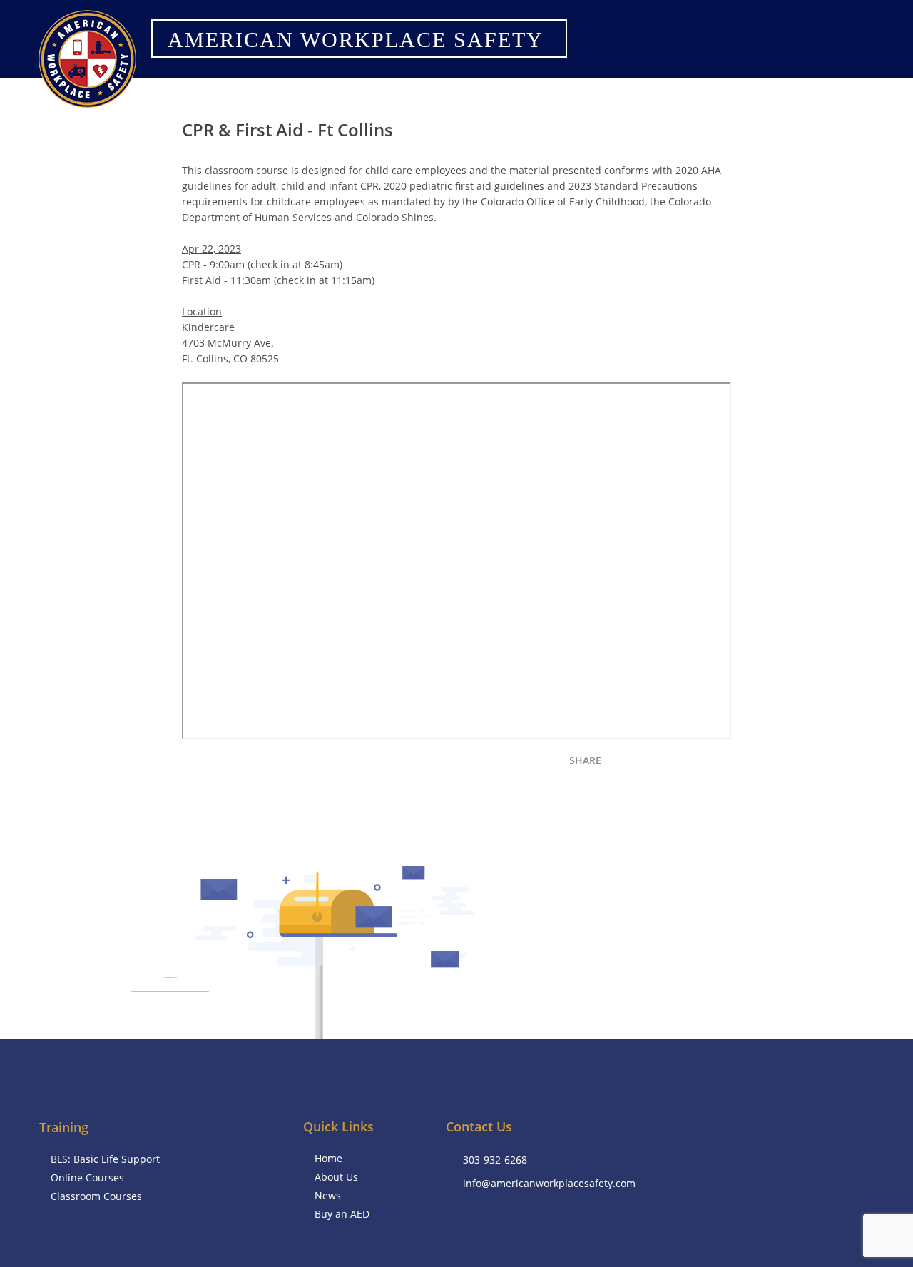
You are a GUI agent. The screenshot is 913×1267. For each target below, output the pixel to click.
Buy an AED (342, 1214)
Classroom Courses (96, 1196)
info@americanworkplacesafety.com (549, 1183)
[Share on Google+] (697, 763)
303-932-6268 (495, 1159)
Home (328, 1158)
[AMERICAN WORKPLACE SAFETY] (353, 57)
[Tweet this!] (647, 763)
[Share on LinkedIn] (672, 763)
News (328, 1195)
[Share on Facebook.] (622, 763)
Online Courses (87, 1177)
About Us (336, 1177)
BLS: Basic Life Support (105, 1159)
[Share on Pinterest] (722, 763)
